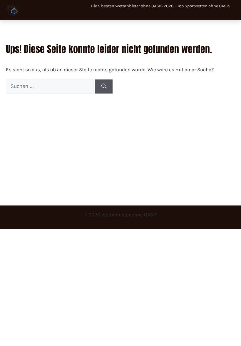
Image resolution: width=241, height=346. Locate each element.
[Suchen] (104, 86)
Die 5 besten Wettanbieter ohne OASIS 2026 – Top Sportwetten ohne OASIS (160, 6)
